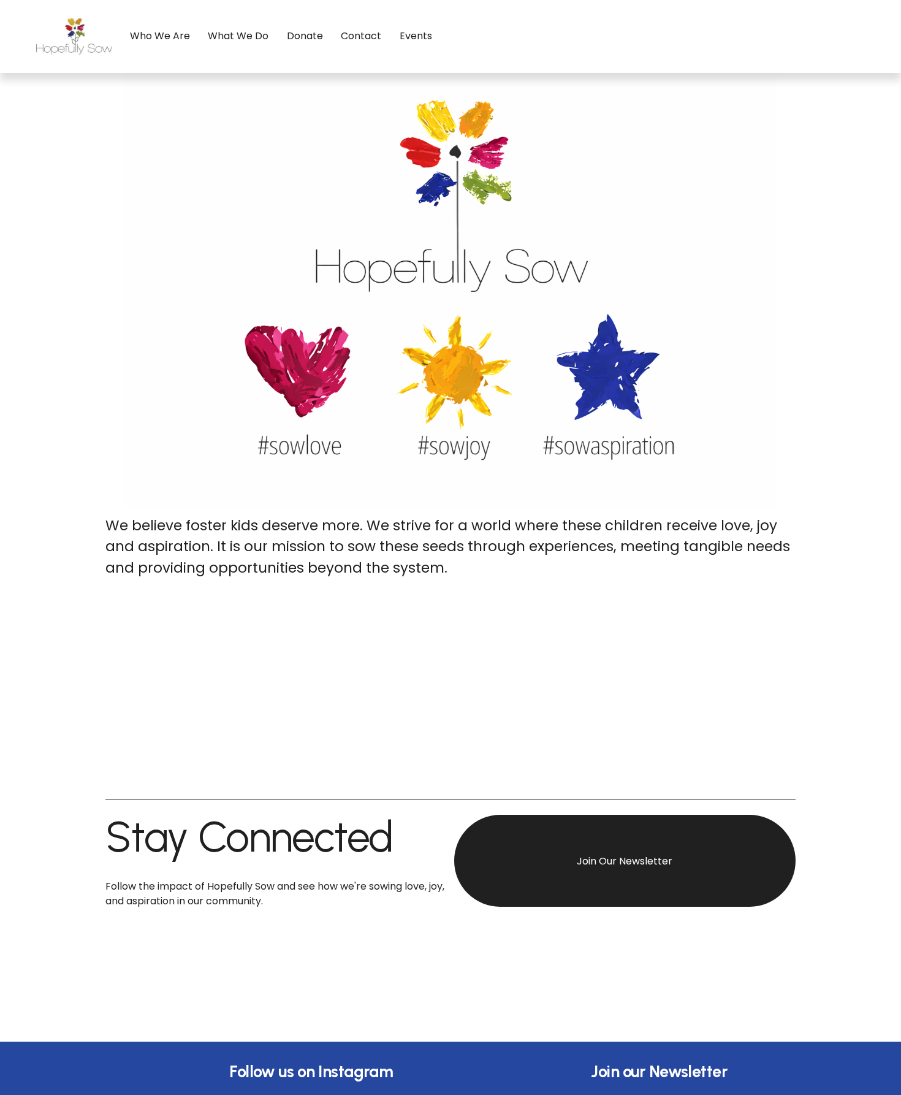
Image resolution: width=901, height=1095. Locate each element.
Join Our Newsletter (624, 861)
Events (416, 36)
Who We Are (160, 36)
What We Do (238, 36)
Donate (305, 36)
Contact (361, 36)
